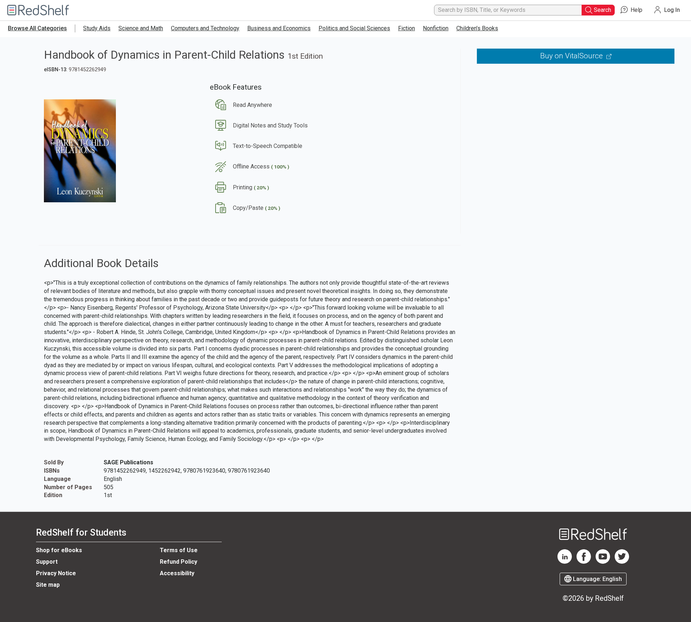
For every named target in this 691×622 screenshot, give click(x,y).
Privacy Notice (56, 573)
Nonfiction (435, 28)
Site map (48, 584)
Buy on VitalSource (572, 55)
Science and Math (140, 28)
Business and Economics (279, 28)
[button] (241, 105)
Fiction (406, 28)
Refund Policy (178, 561)
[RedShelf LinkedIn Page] (564, 562)
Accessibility (177, 573)
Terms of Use (179, 550)
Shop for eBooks (59, 550)
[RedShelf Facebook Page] (584, 562)
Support (47, 561)
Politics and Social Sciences (354, 28)
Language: (597, 579)
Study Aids (96, 28)
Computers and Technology (205, 28)
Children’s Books (477, 28)
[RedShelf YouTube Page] (603, 562)
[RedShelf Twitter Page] (622, 562)
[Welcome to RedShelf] (38, 10)
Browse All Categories (37, 28)
